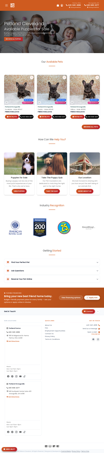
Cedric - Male (45, 109)
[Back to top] (98, 311)
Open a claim (92, 332)
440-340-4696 (91, 325)
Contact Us (49, 334)
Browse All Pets (91, 127)
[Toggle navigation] (6, 5)
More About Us (84, 191)
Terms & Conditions (52, 339)
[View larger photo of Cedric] (64, 77)
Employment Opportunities (55, 331)
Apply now (93, 298)
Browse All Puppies (13, 39)
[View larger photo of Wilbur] (97, 77)
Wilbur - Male (78, 109)
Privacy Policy (50, 336)
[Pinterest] (12, 376)
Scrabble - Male (13, 109)
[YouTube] (20, 376)
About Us (48, 325)
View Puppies (19, 191)
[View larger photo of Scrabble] (32, 77)
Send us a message (90, 329)
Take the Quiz (52, 191)
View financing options (71, 298)
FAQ (46, 328)
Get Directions (13, 341)
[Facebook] (8, 376)
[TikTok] (24, 376)
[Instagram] (16, 376)
